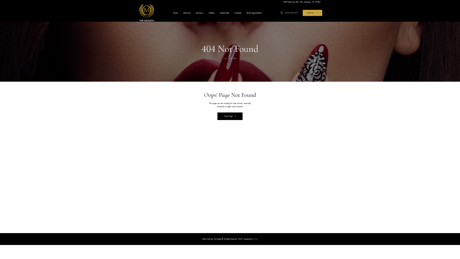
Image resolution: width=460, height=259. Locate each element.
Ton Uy (255, 239)
